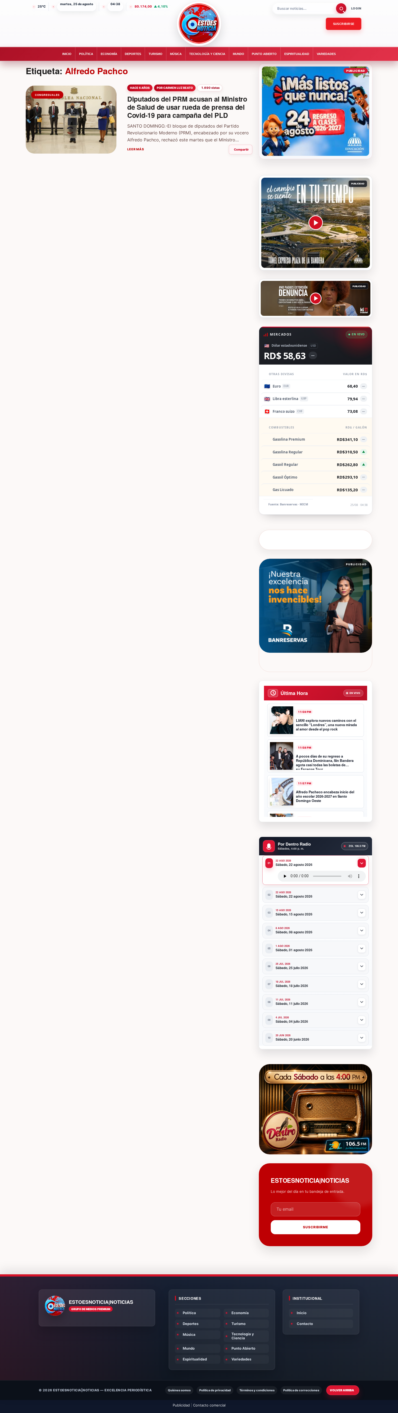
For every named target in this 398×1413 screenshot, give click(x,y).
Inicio (66, 54)
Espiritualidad (296, 54)
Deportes (133, 54)
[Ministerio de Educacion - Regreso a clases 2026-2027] (315, 111)
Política (86, 54)
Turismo (155, 54)
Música (176, 54)
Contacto (305, 1323)
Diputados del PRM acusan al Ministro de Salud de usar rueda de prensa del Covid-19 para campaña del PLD (187, 107)
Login (356, 8)
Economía (109, 54)
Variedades (326, 54)
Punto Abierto (264, 54)
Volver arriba (342, 1390)
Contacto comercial (209, 1405)
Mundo (238, 54)
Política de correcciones (301, 1390)
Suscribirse (343, 23)
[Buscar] (341, 8)
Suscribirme (315, 1227)
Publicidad (181, 1405)
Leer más (135, 149)
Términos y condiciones (257, 1390)
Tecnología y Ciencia (207, 54)
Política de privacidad (215, 1390)
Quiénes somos (179, 1390)
